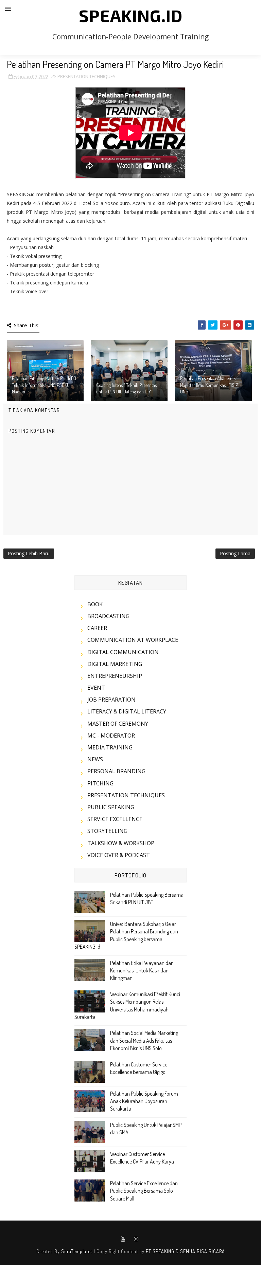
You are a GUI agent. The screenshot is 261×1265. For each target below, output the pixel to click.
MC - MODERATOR (111, 735)
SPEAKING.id (130, 15)
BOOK (95, 604)
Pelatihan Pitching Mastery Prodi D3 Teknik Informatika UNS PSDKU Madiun (44, 384)
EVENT (96, 687)
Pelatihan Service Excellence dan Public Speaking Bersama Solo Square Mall (144, 1191)
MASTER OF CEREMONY (117, 723)
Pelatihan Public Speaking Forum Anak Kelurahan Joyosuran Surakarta (144, 1101)
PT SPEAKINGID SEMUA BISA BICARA (185, 1251)
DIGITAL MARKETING (114, 664)
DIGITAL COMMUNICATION (123, 652)
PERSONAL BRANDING (116, 771)
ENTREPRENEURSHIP (114, 676)
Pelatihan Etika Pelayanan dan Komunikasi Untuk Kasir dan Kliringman (142, 971)
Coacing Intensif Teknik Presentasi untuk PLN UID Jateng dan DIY (127, 388)
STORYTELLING (107, 831)
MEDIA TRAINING (110, 747)
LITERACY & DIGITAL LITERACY (126, 711)
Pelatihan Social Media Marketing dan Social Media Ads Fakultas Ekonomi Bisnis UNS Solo (144, 1040)
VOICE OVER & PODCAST (118, 855)
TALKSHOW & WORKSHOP (120, 843)
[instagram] (136, 1239)
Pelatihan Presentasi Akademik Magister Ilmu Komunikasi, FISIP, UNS (209, 384)
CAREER (97, 628)
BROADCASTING (108, 616)
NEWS (95, 759)
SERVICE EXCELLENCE (114, 819)
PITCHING (100, 783)
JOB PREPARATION (111, 699)
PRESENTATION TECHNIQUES (86, 76)
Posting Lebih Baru (29, 553)
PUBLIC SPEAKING (110, 807)
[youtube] (123, 1239)
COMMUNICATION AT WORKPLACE (132, 640)
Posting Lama (235, 553)
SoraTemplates (76, 1251)
